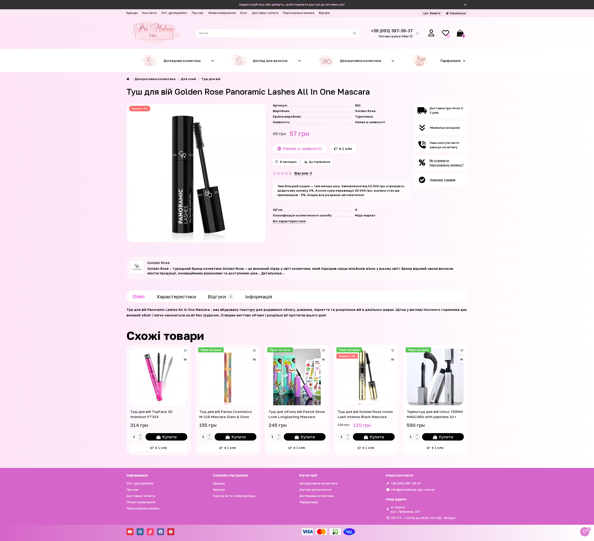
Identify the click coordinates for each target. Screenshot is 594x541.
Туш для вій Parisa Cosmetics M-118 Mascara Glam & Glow (225, 414)
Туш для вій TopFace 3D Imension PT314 (151, 414)
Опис (138, 296)
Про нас (197, 13)
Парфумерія (450, 61)
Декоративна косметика (360, 61)
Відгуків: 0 (303, 173)
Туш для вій (210, 79)
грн (431, 13)
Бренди (132, 13)
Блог (243, 13)
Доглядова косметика (181, 61)
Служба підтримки (230, 475)
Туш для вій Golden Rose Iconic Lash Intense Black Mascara (365, 414)
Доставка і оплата (265, 13)
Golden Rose (365, 111)
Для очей (188, 79)
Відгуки (324, 13)
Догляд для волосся (270, 61)
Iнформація (258, 296)
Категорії (308, 475)
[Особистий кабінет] (431, 33)
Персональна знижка (298, 13)
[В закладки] (185, 350)
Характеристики (176, 296)
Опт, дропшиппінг (174, 13)
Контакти (149, 13)
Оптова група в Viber (394, 36)
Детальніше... (272, 273)
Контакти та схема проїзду (234, 496)
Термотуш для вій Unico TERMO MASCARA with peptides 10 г (435, 414)
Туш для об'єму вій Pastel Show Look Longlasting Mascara (296, 414)
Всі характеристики (289, 221)
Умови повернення (222, 13)
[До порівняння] (185, 359)
